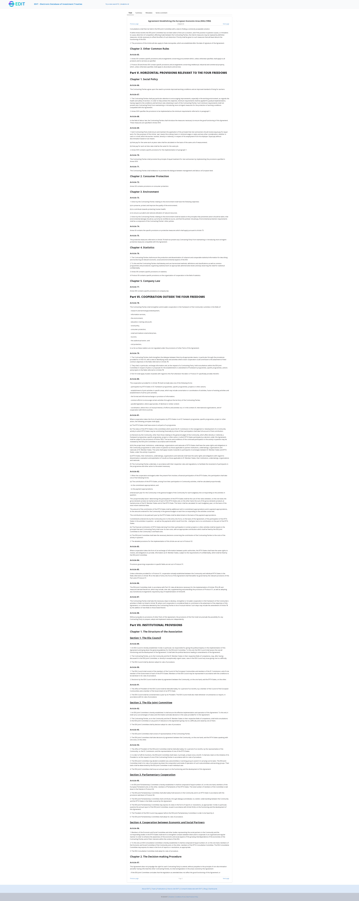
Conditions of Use (180, 897)
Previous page (134, 24)
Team (154, 889)
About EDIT (146, 889)
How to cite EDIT (173, 889)
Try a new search (111, 4)
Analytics (124, 4)
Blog (205, 889)
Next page (226, 24)
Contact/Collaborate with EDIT (191, 889)
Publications (161, 889)
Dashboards (213, 889)
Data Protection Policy (192, 897)
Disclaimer (171, 897)
